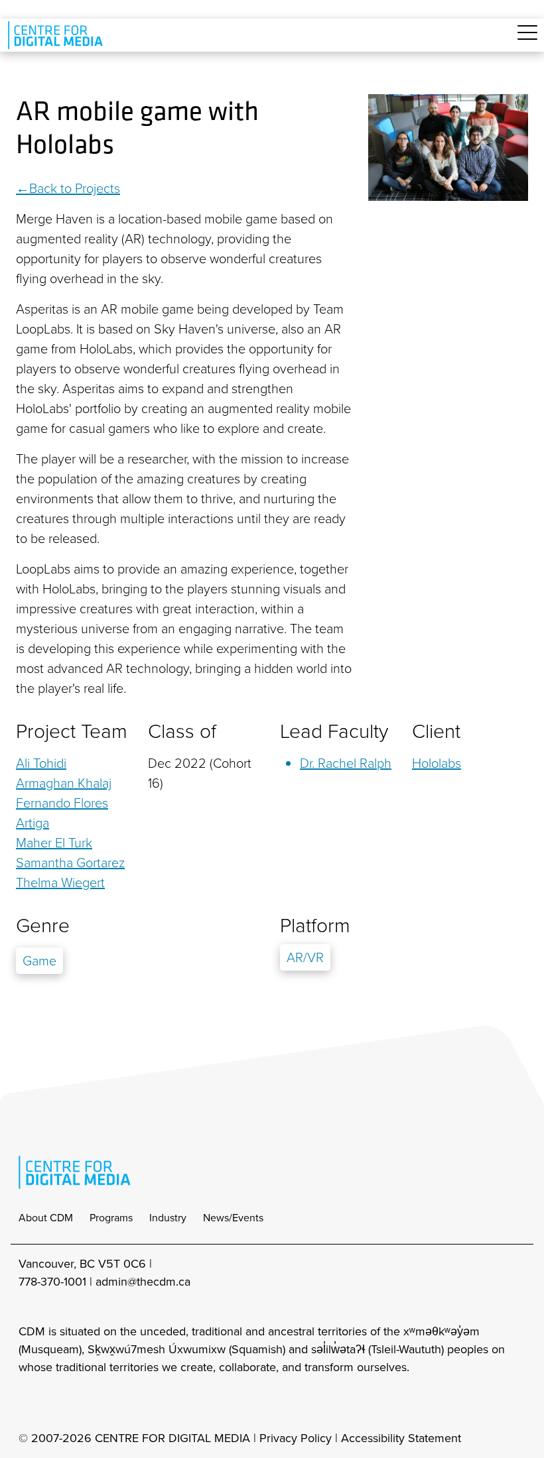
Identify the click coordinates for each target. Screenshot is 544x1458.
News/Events (233, 1217)
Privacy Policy (295, 1438)
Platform (315, 926)
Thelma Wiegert (60, 882)
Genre (43, 926)
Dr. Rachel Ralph (345, 763)
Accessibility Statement (401, 1438)
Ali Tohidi (41, 763)
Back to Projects (74, 188)
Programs (111, 1217)
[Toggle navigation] (527, 40)
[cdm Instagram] (28, 1403)
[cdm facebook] (57, 1403)
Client (436, 731)
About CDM (46, 1217)
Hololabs (436, 763)
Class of (182, 731)
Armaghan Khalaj (63, 783)
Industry (167, 1217)
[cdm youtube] (115, 1403)
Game (39, 961)
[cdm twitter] (86, 1403)
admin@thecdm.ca (143, 1281)
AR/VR (305, 957)
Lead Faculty (334, 731)
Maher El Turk (54, 843)
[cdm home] (57, 35)
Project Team (71, 731)
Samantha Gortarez (70, 863)
